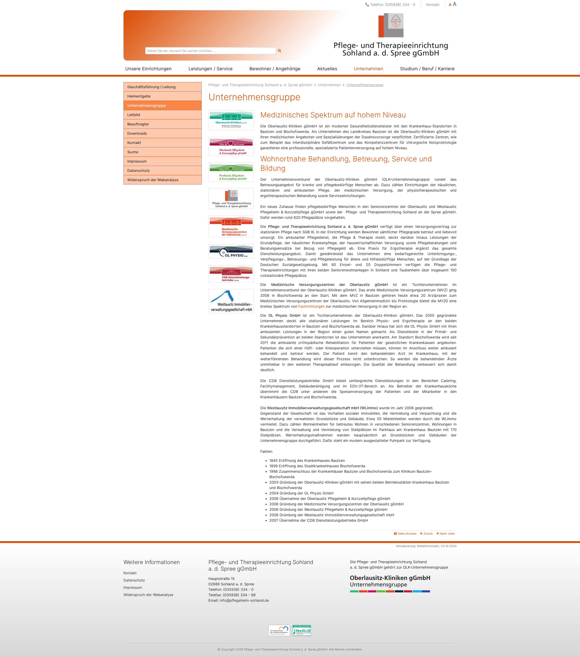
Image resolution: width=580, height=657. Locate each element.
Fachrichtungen (311, 306)
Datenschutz (138, 170)
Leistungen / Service (210, 68)
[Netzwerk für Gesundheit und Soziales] (302, 630)
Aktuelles (327, 68)
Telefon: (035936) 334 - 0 (392, 4)
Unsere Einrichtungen (148, 68)
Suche (132, 152)
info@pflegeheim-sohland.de (244, 600)
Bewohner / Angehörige (274, 68)
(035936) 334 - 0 (238, 589)
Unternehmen (368, 68)
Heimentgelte (138, 96)
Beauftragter (138, 124)
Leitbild (133, 114)
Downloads (137, 133)
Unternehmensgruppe (146, 105)
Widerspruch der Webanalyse (152, 180)
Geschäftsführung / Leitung (151, 87)
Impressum (137, 161)
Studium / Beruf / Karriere (427, 68)
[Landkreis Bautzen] (279, 630)
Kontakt (433, 4)
